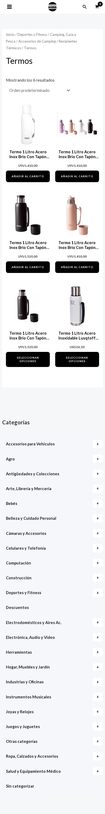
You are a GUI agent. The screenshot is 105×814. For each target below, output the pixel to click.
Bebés (11, 503)
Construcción (19, 578)
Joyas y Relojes (20, 711)
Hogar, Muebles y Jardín (28, 667)
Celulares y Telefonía (26, 548)
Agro (10, 459)
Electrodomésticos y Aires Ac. (33, 622)
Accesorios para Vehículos (30, 444)
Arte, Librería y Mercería (28, 488)
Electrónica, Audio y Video (30, 637)
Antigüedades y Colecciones (32, 474)
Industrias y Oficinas (25, 682)
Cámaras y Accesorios (26, 533)
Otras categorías (21, 741)
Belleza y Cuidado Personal (31, 518)
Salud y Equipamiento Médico (33, 771)
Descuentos (17, 607)
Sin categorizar (20, 786)
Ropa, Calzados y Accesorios (32, 756)
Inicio (10, 34)
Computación (18, 563)
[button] (85, 6)
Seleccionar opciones (28, 359)
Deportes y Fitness (23, 592)
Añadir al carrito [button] (28, 176)
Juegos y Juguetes (23, 726)
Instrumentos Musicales (28, 697)
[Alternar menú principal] (9, 6)
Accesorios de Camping (37, 41)
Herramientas (19, 652)
